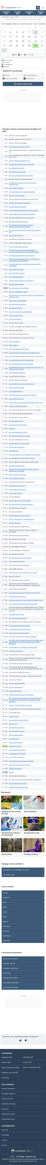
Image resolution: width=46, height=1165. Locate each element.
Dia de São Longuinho (16, 447)
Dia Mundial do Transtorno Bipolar (21, 761)
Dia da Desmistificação (17, 373)
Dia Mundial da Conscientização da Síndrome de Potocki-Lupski (26, 296)
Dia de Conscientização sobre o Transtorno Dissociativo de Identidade (24, 260)
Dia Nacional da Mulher (17, 304)
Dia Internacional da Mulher (19, 288)
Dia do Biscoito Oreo (16, 269)
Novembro (6, 936)
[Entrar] (43, 8)
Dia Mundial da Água (16, 614)
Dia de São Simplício (16, 188)
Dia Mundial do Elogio (17, 168)
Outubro (6, 931)
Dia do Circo (13, 724)
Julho (5, 917)
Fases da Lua (30, 78)
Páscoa (11, 772)
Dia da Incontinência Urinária (19, 436)
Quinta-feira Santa (15, 742)
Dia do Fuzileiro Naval (16, 273)
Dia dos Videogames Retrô (18, 292)
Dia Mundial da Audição (17, 207)
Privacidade (5, 1135)
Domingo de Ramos (16, 651)
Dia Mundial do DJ (15, 308)
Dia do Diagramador (16, 735)
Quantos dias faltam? (10, 959)
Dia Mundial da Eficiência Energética (22, 255)
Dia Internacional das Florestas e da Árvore (24, 593)
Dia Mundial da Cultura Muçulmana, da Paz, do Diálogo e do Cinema (26, 368)
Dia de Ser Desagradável (17, 301)
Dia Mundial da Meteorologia (19, 626)
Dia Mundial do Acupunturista (20, 629)
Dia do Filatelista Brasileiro (18, 247)
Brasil (19, 8)
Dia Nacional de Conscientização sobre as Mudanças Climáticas (24, 470)
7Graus (22, 1156)
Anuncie (4, 1145)
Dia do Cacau (13, 716)
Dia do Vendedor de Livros (18, 432)
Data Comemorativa (11, 78)
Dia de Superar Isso (16, 315)
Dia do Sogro (13, 345)
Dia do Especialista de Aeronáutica (21, 695)
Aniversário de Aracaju (17, 486)
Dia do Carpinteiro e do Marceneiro (21, 519)
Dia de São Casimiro (16, 235)
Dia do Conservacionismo (18, 406)
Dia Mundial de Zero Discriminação (21, 164)
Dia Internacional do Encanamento (21, 360)
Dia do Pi (12, 429)
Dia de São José (14, 523)
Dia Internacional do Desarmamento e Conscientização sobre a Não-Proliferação (24, 251)
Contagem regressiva (10, 968)
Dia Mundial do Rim (16, 421)
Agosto (5, 921)
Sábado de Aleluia (15, 768)
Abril (4, 902)
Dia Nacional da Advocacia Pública (21, 281)
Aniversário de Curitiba (17, 750)
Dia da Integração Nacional (18, 787)
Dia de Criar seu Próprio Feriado (20, 705)
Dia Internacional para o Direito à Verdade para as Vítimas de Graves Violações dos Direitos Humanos (26, 642)
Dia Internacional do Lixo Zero (19, 765)
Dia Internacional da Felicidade (20, 558)
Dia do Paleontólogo (16, 277)
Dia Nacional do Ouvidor (17, 475)
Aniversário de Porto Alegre (18, 720)
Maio (4, 907)
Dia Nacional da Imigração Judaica (21, 504)
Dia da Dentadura (15, 319)
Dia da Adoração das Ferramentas (21, 364)
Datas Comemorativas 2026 (10, 1067)
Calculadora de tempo (11, 983)
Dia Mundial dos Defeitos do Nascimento (23, 210)
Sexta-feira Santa (15, 746)
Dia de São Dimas (15, 691)
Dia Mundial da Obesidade (18, 222)
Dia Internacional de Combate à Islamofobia (24, 455)
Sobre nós (5, 1130)
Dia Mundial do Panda (17, 466)
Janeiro (5, 893)
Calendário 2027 (29, 13)
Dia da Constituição (16, 687)
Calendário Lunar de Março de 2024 (16, 870)
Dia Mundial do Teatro (17, 728)
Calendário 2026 (6, 13)
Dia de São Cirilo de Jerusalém (19, 501)
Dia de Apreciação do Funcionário (21, 176)
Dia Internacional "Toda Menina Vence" (23, 395)
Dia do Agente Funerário (17, 489)
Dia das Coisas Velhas (16, 196)
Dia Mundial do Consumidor (19, 443)
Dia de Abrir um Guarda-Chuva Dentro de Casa (26, 402)
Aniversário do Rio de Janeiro (19, 147)
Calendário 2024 (9, 875)
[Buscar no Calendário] (38, 8)
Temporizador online (10, 978)
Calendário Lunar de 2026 (10, 1073)
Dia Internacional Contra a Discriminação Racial (26, 600)
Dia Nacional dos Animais (18, 425)
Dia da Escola (13, 451)
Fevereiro (6, 897)
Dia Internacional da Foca (18, 618)
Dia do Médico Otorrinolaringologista (22, 214)
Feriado (7, 75)
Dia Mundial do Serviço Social (19, 515)
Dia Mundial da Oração (17, 172)
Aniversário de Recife (16, 388)
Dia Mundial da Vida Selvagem (20, 203)
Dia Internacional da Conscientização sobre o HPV (25, 231)
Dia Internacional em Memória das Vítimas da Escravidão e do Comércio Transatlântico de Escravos (25, 700)
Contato (4, 1140)
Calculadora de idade (10, 987)
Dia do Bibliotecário (16, 391)
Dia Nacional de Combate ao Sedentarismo (24, 353)
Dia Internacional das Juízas (19, 349)
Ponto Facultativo (31, 75)
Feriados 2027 (41, 13)
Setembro (6, 926)
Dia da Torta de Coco (16, 399)
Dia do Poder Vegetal (16, 284)
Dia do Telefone (14, 342)
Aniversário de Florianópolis (19, 633)
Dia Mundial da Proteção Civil (19, 161)
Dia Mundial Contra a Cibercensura (21, 384)
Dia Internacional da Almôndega (20, 312)
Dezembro (6, 941)
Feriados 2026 (18, 13)
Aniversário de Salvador (17, 754)
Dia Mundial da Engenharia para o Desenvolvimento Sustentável (21, 226)
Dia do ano (7, 973)
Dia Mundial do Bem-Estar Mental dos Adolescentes (22, 183)
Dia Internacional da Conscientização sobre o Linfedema (25, 265)
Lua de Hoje (5, 1078)
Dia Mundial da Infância (17, 596)
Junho (5, 912)
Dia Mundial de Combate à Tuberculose (23, 647)
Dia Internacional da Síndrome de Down (23, 604)
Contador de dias (9, 963)
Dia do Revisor (14, 739)
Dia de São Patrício (15, 493)
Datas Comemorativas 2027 (31, 1067)
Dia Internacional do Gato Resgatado (22, 192)
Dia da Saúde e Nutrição (17, 783)
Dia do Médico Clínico (16, 478)
